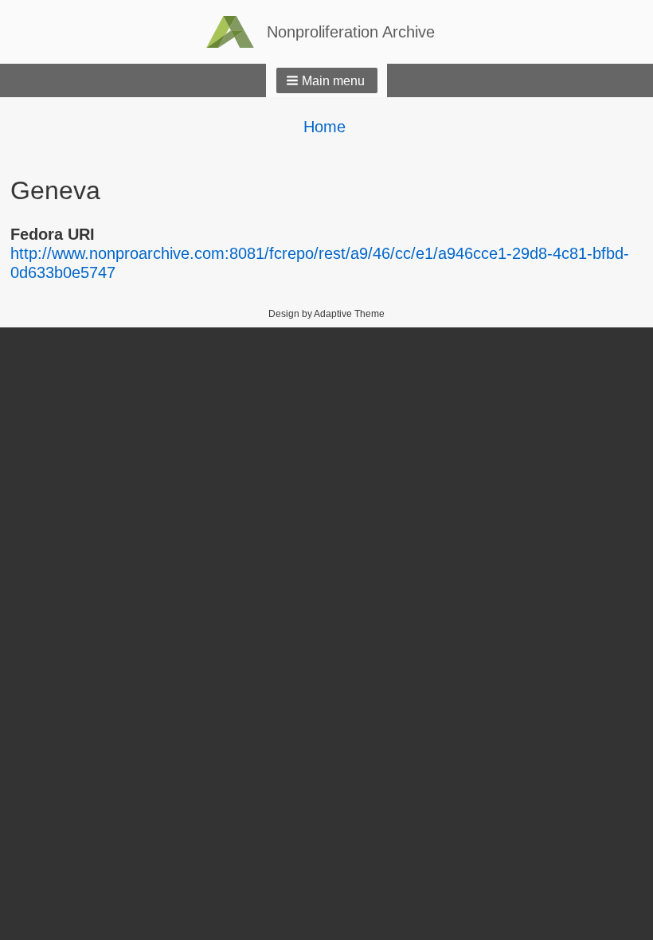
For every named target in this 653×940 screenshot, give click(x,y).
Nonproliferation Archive (351, 32)
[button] (326, 80)
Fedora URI (52, 234)
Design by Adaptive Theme (326, 313)
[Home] (236, 32)
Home (324, 126)
